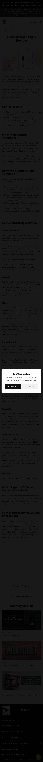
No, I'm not (30, 386)
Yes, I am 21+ (13, 386)
